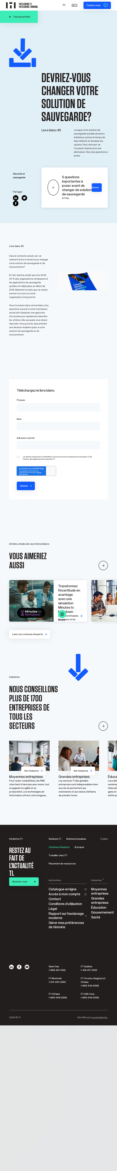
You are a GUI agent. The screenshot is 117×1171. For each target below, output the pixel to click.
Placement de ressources (62, 863)
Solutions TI (55, 839)
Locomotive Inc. (99, 1017)
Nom (19, 419)
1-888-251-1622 (57, 970)
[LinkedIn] (11, 967)
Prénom (21, 400)
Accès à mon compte (64, 894)
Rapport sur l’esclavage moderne (66, 916)
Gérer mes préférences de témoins (66, 925)
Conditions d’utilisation (65, 904)
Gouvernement (99, 912)
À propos (79, 847)
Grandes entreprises (99, 900)
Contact (55, 899)
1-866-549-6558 (90, 985)
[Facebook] (19, 967)
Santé (95, 917)
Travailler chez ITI (58, 855)
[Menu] (74, 5)
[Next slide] (103, 565)
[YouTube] (27, 967)
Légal (53, 909)
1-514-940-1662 (57, 982)
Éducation (98, 907)
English (104, 839)
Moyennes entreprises (99, 891)
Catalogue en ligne (62, 889)
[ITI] (22, 5)
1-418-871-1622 (89, 970)
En (64, 5)
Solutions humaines (76, 839)
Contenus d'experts (59, 847)
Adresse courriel (25, 438)
